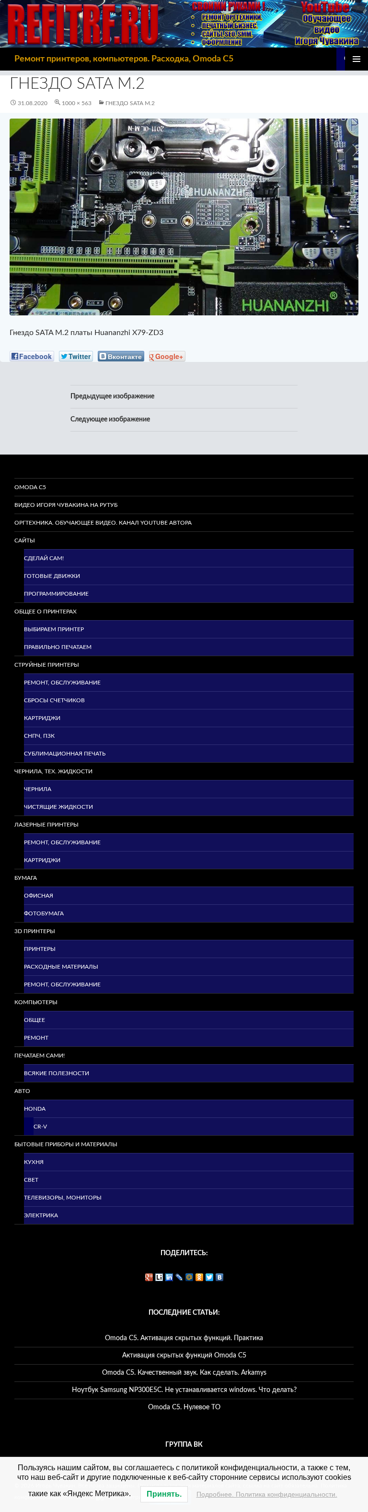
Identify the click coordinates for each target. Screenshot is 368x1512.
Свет (31, 1180)
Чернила (37, 789)
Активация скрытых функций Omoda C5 (184, 1355)
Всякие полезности (56, 1073)
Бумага (25, 878)
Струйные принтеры (46, 665)
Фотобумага (44, 913)
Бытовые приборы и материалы (65, 1144)
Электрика (41, 1215)
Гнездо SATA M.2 (130, 103)
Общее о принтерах (45, 611)
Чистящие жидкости (58, 807)
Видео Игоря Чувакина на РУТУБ (65, 505)
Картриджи (42, 718)
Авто (22, 1091)
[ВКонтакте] (220, 1277)
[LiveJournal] (179, 1277)
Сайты (24, 540)
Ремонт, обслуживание (62, 682)
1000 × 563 (77, 103)
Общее (34, 1020)
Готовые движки (52, 576)
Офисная (38, 896)
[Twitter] (210, 1277)
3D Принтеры (34, 931)
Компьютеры (36, 1002)
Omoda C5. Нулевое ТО (184, 1407)
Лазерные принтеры (46, 825)
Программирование (56, 594)
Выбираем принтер (54, 629)
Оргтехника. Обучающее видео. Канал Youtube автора (103, 523)
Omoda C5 (30, 487)
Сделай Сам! (44, 558)
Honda (35, 1109)
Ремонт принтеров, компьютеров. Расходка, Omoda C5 (123, 59)
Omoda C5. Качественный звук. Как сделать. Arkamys (184, 1372)
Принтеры (40, 949)
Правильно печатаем (58, 647)
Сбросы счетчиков (54, 700)
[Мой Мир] (189, 1277)
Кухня (34, 1162)
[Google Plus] (149, 1277)
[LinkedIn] (169, 1277)
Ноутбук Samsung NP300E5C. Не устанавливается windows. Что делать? (184, 1390)
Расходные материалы (61, 967)
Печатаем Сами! (39, 1055)
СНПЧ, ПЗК (39, 736)
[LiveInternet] (159, 1277)
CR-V (40, 1126)
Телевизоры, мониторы (63, 1197)
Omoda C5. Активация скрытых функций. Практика (184, 1338)
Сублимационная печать (64, 753)
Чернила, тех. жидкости (53, 771)
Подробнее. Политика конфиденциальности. (266, 1494)
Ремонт (36, 1038)
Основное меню (356, 59)
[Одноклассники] (200, 1277)
